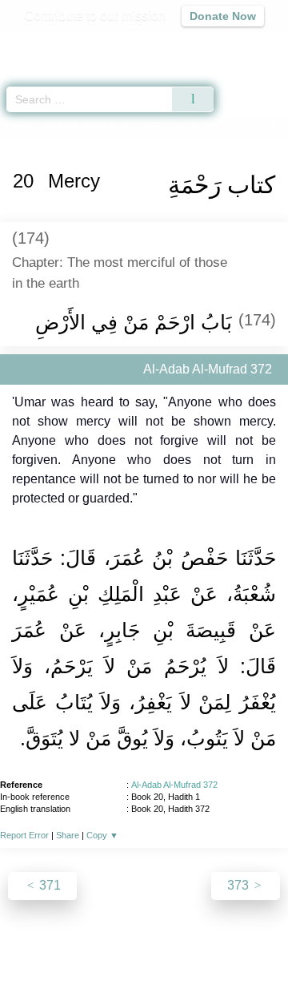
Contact (248, 942)
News (70, 942)
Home (19, 127)
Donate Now (223, 16)
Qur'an (52, 44)
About (28, 942)
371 (48, 885)
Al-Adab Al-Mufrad (86, 127)
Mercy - (183, 127)
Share (67, 835)
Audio (241, 44)
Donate (144, 961)
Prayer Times (177, 44)
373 (239, 885)
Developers (184, 942)
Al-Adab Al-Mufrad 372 (174, 784)
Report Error (24, 835)
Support (119, 942)
